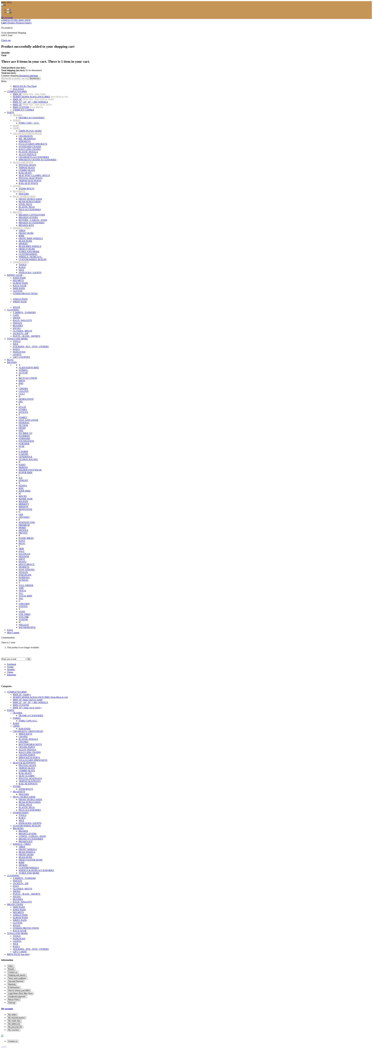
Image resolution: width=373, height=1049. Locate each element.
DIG (21, 401)
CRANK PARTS (27, 747)
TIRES (22, 230)
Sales (10, 966)
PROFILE (23, 530)
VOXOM (23, 619)
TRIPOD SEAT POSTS (30, 180)
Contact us (12, 972)
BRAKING (18, 828)
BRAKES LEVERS (28, 217)
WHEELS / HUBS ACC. (30, 257)
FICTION (23, 425)
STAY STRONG (27, 569)
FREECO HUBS (27, 249)
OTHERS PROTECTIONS (26, 928)
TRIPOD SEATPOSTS (30, 781)
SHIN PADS (19, 288)
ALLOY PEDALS (27, 154)
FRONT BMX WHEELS (31, 238)
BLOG (10, 359)
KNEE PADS (19, 278)
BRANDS (12, 362)
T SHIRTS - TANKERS (24, 312)
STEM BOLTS (26, 789)
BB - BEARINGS (27, 138)
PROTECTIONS (15, 904)
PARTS (10, 112)
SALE (10, 630)
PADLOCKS (19, 352)
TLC (21, 593)
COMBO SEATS (27, 170)
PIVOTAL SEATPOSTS (30, 778)
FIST (21, 430)
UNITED (23, 606)
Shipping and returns (16, 975)
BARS (16, 125)
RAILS (22, 267)
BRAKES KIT (26, 841)
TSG (21, 598)
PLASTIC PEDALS (28, 152)
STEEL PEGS (25, 204)
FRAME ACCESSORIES (31, 715)
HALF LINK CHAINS (30, 149)
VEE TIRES (24, 614)
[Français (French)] (9, 10)
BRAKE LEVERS (27, 833)
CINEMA (23, 388)
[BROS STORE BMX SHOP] (16, 20)
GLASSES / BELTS (22, 331)
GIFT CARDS (20, 951)
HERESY (23, 467)
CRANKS (23, 742)
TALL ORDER (26, 585)
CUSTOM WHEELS (29, 867)
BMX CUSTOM (21, 107)
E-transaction (13, 987)
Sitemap (11, 1003)
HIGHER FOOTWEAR (30, 470)
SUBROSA (24, 577)
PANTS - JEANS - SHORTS (26, 336)
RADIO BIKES (26, 538)
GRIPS (16, 128)
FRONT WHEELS (28, 849)
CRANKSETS (26, 136)
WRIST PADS (20, 301)
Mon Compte (13, 632)
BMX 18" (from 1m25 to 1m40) (28, 700)
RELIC (22, 543)
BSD (21, 383)
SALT (21, 551)
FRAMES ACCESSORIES (31, 117)
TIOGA (22, 590)
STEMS (16, 186)
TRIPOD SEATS (27, 167)
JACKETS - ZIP (20, 333)
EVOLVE (23, 412)
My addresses (14, 1024)
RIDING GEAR (14, 275)
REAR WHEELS (27, 852)
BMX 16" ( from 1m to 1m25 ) (27, 707)
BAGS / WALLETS (22, 320)
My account (7, 1008)
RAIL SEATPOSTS (28, 784)
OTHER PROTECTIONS (25, 293)
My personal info (15, 1027)
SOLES (16, 307)
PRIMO (22, 527)
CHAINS (23, 736)
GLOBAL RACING (28, 459)
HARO (22, 464)
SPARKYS (24, 567)
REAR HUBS (25, 241)
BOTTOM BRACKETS (30, 744)
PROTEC (23, 533)
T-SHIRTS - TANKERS (24, 878)
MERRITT (24, 504)
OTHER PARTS (21, 262)
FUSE (21, 446)
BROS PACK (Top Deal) (25, 86)
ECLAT (22, 407)
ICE (20, 478)
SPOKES (23, 243)
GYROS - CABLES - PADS (32, 836)
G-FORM (23, 451)
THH (21, 588)
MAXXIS (23, 501)
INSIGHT (23, 480)
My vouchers (13, 1030)
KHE (21, 488)
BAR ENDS (24, 728)
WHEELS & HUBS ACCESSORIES (36, 870)
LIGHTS (17, 354)
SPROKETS (25, 141)
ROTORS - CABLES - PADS (33, 220)
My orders (12, 1015)
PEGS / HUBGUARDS (24, 196)
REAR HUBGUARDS (30, 201)
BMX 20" (17, 94)
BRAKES (17, 212)
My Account (7, 17)
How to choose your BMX (19, 990)
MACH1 (23, 496)
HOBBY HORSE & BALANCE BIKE (31, 96)
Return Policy (14, 1000)
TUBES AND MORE (29, 251)
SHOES (16, 317)
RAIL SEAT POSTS (28, 183)
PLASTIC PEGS (27, 207)
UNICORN (24, 603)
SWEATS (17, 323)
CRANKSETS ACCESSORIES (34, 157)
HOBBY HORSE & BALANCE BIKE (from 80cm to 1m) (40, 697)
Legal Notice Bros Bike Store (20, 993)
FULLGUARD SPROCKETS (33, 760)
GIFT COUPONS (21, 357)
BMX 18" (17, 99)
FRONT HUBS (26, 233)
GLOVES (17, 291)
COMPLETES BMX (17, 91)
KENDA (23, 485)
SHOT (22, 559)
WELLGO (24, 624)
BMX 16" (17, 104)
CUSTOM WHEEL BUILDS (32, 259)
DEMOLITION (26, 399)
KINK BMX (25, 491)
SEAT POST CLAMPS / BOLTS (34, 175)
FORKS (17, 120)
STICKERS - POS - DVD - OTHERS (31, 949)
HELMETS (18, 280)
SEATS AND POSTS (23, 162)
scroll (3, 1046)
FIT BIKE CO (25, 433)
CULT (22, 394)
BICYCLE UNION (28, 378)
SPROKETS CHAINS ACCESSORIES (37, 159)
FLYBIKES (24, 436)
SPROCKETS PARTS (29, 757)
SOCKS (17, 328)
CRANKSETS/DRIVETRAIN (27, 133)
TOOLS (22, 264)
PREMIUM (24, 525)
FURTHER (24, 443)
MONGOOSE (25, 509)
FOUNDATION (26, 441)
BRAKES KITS (26, 225)
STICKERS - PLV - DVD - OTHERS (31, 346)
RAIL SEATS (25, 173)
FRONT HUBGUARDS (30, 199)
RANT (22, 541)
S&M (21, 548)
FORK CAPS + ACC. (29, 123)
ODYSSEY (24, 517)
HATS (16, 886)
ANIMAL (23, 370)
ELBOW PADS (20, 283)
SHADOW (24, 556)
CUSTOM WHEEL (28, 254)
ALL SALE (18, 89)
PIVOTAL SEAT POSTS (31, 178)
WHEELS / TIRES (22, 228)
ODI (21, 514)
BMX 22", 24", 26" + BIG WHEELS (30, 102)
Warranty (12, 984)
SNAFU (23, 562)
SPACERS (24, 194)
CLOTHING (13, 310)
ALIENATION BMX (29, 367)
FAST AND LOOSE (28, 420)
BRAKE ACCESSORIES (31, 839)
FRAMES (17, 115)
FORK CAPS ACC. (28, 721)
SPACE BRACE (27, 564)
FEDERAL (24, 422)
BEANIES (18, 325)
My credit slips (14, 1021)
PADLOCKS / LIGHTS (30, 272)
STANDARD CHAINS (30, 146)
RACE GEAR (19, 285)
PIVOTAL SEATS (27, 165)
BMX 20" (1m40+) (22, 694)
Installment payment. (17, 997)
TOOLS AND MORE (17, 338)
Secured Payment (15, 981)
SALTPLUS (24, 554)
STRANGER (25, 575)
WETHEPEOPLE (27, 627)
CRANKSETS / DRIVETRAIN (28, 731)
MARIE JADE (26, 499)
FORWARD (24, 438)
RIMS (21, 236)
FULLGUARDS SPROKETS (33, 144)
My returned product (16, 1018)
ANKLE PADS (20, 299)
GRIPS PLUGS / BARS (30, 131)
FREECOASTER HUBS (30, 860)
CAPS (16, 315)
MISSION (23, 506)
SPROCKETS (25, 734)
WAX (21, 270)
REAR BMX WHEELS (30, 246)
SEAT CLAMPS (26, 776)
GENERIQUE (25, 457)
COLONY (24, 391)
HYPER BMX (25, 472)
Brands (11, 969)
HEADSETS (19, 191)
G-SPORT (23, 454)
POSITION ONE (27, 522)
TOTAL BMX (25, 596)
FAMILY (23, 417)
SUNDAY (24, 580)
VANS (22, 611)
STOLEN (23, 572)
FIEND (22, 428)
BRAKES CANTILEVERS (32, 215)
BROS (22, 380)
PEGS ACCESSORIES (30, 209)
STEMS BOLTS (26, 188)
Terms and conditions (17, 978)
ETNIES (23, 409)
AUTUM (23, 373)
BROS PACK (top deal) (18, 954)
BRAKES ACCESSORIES (31, 222)
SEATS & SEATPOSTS (24, 763)
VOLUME (24, 617)
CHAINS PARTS (27, 755)
